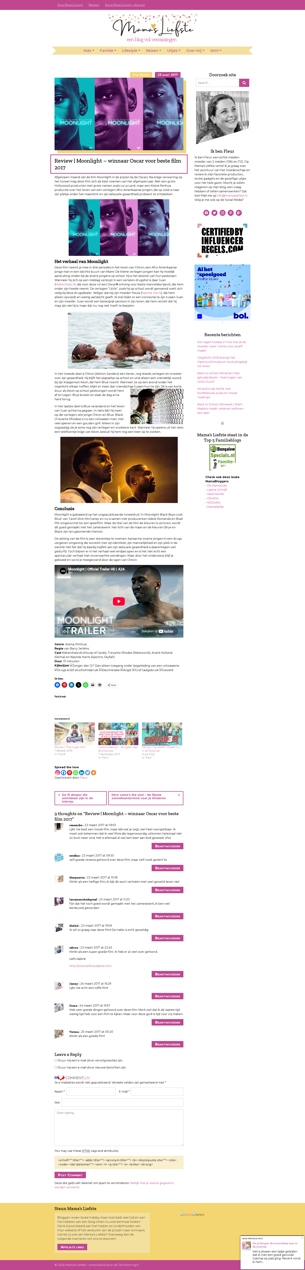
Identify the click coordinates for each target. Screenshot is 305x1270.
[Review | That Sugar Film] (75, 733)
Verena (74, 1031)
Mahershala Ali (65, 284)
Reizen (152, 50)
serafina (74, 855)
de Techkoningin (126, 1265)
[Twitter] (87, 772)
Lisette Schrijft (217, 490)
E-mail (124, 1091)
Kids (87, 50)
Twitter (245, 5)
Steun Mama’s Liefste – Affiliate (125, 5)
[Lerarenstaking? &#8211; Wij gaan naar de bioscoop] (118, 733)
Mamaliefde (215, 506)
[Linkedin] (81, 772)
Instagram (239, 5)
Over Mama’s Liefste (70, 5)
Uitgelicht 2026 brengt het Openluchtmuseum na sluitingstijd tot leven (222, 362)
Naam (60, 1091)
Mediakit (94, 5)
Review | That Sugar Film (70, 747)
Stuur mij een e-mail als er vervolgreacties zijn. (90, 1060)
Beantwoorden (167, 846)
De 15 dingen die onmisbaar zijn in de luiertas (77, 798)
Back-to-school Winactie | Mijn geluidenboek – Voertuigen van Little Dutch (219, 377)
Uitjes (172, 50)
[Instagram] (57, 772)
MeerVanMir (215, 494)
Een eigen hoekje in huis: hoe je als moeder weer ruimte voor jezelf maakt (221, 346)
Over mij (194, 50)
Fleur (84, 777)
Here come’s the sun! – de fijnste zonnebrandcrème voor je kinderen (139, 796)
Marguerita (77, 877)
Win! (214, 50)
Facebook (228, 5)
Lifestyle (129, 50)
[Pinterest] (69, 772)
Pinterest (234, 5)
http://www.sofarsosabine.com (90, 966)
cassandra (75, 825)
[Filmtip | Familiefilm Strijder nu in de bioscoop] (162, 733)
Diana (73, 1005)
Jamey (73, 983)
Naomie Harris (151, 293)
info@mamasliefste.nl (232, 195)
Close (302, 1238)
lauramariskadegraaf (83, 899)
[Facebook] (63, 772)
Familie (106, 50)
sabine (73, 947)
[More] (93, 772)
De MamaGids (217, 485)
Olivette (213, 498)
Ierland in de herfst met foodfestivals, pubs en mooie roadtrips (217, 393)
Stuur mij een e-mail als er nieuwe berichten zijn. (92, 1067)
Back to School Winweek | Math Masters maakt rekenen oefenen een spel (220, 409)
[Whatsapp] (75, 772)
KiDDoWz (214, 502)
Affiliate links (72, 1247)
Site (57, 1102)
